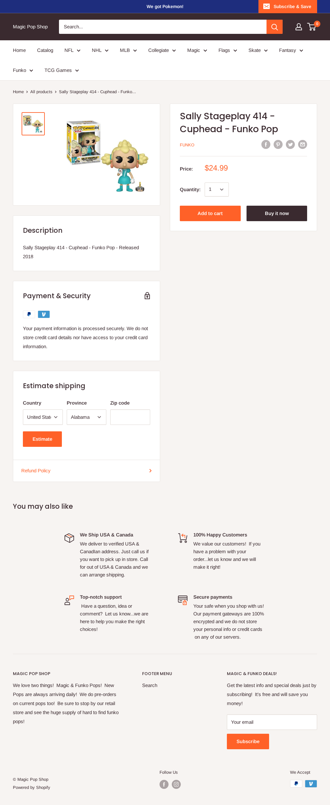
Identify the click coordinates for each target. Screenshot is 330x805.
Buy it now (277, 213)
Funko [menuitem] (19, 70)
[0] (312, 27)
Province (77, 403)
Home (18, 91)
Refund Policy (36, 470)
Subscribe (248, 741)
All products (41, 91)
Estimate (42, 439)
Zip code (120, 403)
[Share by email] (302, 144)
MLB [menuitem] (125, 50)
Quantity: (190, 189)
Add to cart (210, 213)
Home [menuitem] (19, 50)
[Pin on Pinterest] (278, 144)
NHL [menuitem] (97, 50)
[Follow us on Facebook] (164, 784)
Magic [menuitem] (193, 50)
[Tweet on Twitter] (290, 144)
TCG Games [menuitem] (58, 70)
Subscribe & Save (292, 6)
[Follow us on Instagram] (176, 784)
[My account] (299, 26)
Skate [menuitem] (254, 50)
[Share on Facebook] (265, 144)
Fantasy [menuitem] (287, 50)
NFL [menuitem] (68, 50)
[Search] (275, 27)
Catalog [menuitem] (45, 50)
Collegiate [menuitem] (158, 50)
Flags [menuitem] (224, 50)
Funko (187, 144)
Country (32, 403)
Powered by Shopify (31, 787)
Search (149, 685)
